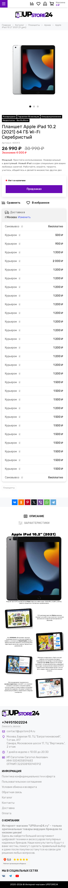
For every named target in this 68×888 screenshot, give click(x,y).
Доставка (8, 808)
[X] (34, 502)
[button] (30, 106)
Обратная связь (12, 792)
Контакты (8, 802)
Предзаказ (34, 189)
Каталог (7, 797)
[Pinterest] (27, 502)
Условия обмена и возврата (19, 787)
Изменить (24, 217)
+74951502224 (14, 722)
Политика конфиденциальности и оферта (28, 776)
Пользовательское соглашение (22, 781)
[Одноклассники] (21, 502)
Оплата (6, 813)
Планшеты (9, 487)
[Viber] (40, 502)
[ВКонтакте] (15, 502)
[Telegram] (53, 502)
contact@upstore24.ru (21, 731)
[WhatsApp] (47, 502)
